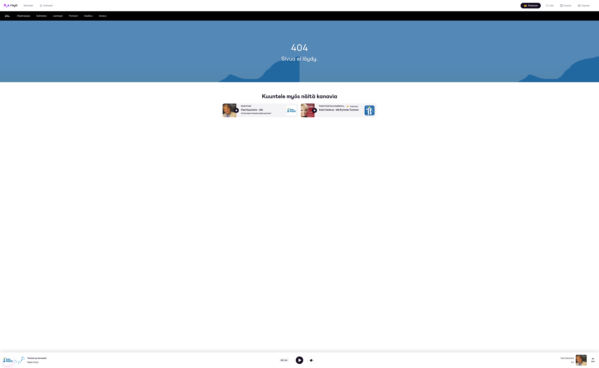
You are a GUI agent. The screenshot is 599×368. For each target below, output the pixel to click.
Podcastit (48, 5)
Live (285, 360)
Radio (30, 5)
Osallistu (88, 15)
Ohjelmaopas (23, 15)
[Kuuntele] (299, 360)
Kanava (102, 15)
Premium (73, 15)
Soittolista (41, 15)
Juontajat (58, 15)
